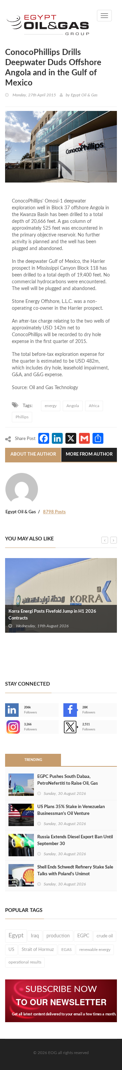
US (11, 950)
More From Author (89, 454)
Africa (94, 406)
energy (51, 406)
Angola (72, 406)
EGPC (83, 936)
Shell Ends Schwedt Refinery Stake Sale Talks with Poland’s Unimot (75, 870)
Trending (33, 760)
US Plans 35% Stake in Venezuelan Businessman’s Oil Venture (71, 810)
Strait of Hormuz (38, 950)
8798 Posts (54, 512)
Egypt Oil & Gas (84, 95)
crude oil (105, 936)
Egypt (15, 936)
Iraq (35, 936)
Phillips (22, 417)
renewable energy (94, 950)
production (58, 936)
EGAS (66, 950)
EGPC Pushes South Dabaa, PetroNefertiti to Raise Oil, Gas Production (67, 783)
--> (5, 727)
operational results (24, 962)
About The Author (33, 454)
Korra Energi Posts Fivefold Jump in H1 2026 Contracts (52, 614)
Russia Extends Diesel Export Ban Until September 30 (75, 840)
